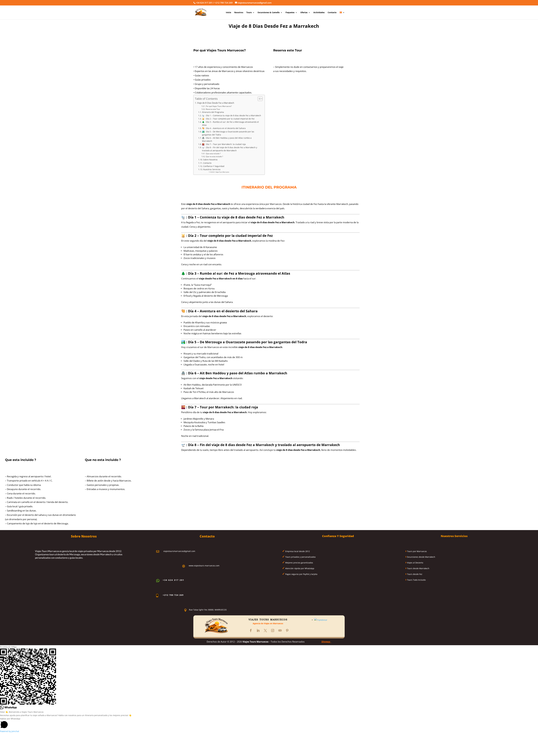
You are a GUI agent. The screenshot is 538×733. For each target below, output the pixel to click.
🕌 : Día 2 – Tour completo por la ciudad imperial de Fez (228, 118)
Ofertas (304, 12)
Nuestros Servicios (212, 169)
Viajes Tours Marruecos (222, 172)
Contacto (332, 12)
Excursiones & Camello (269, 12)
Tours (249, 12)
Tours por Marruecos (416, 551)
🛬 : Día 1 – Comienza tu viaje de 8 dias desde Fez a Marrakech (231, 115)
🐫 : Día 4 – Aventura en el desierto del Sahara (224, 128)
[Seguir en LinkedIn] (258, 630)
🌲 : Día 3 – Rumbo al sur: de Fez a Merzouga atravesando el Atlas (230, 123)
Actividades (319, 12)
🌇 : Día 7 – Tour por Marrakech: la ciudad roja (224, 144)
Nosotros (238, 12)
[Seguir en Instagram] (273, 630)
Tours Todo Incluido (416, 580)
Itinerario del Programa (213, 112)
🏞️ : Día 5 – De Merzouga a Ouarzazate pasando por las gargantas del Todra (228, 133)
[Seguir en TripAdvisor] (280, 630)
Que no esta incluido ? (214, 156)
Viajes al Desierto (414, 562)
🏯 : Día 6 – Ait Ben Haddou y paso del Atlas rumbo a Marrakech (226, 139)
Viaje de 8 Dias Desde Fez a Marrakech (215, 102)
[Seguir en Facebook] (251, 630)
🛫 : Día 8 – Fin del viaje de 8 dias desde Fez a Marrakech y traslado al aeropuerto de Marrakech (229, 149)
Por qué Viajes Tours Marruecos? (218, 106)
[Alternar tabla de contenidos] (259, 98)
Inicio (228, 12)
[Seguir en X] (265, 630)
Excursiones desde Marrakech (420, 557)
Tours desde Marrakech (417, 568)
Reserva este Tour (213, 109)
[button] (269, 723)
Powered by (9, 731)
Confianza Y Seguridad (213, 166)
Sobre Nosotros (210, 159)
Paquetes (290, 12)
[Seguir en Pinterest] (287, 630)
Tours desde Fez (414, 574)
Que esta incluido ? (213, 153)
